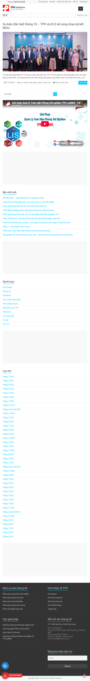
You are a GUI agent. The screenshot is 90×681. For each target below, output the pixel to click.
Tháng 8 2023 (8, 454)
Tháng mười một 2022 (12, 467)
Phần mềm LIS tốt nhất (11, 632)
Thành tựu (47, 82)
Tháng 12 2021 (9, 508)
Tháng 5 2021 (8, 536)
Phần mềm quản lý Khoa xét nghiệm (16, 594)
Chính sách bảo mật (64, 2)
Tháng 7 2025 (8, 426)
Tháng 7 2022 (8, 479)
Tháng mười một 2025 (12, 409)
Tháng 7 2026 (8, 376)
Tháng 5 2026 (8, 385)
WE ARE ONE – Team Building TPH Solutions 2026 (23, 198)
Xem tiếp (83, 83)
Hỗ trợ (75, 2)
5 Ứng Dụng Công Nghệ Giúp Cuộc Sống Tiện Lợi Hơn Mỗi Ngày (28, 202)
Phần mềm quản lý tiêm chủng (14, 605)
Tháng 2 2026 (8, 397)
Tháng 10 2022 (9, 471)
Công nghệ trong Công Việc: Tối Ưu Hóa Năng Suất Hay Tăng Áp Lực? (31, 214)
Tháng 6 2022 (8, 483)
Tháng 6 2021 (8, 532)
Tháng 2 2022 (8, 500)
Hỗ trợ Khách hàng (54, 605)
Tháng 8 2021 (8, 524)
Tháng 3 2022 (8, 495)
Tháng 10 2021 (9, 516)
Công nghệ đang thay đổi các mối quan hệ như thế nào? (25, 206)
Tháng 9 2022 (8, 475)
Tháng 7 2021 (8, 528)
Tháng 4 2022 (8, 491)
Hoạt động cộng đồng (12, 299)
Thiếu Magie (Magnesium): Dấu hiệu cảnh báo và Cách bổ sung (28, 210)
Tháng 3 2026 (8, 393)
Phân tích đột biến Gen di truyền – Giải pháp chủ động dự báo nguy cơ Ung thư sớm (36, 222)
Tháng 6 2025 (8, 430)
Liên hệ (52, 2)
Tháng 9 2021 (8, 520)
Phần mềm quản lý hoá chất (13, 598)
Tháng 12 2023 (9, 450)
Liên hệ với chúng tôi (55, 598)
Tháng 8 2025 (8, 422)
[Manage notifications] (84, 676)
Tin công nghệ (8, 316)
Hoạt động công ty (35, 82)
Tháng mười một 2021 (12, 512)
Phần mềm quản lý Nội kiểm (13, 601)
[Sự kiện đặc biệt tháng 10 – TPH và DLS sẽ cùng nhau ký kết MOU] (45, 33)
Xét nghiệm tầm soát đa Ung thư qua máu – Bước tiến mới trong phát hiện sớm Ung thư (38, 235)
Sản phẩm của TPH (10, 308)
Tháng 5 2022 (8, 487)
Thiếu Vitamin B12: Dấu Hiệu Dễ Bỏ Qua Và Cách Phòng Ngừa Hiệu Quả (31, 218)
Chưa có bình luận (61, 82)
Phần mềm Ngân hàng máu (13, 609)
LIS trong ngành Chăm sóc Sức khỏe (16, 629)
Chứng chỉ (7, 291)
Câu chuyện (23, 82)
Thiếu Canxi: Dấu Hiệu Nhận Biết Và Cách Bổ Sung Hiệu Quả (27, 231)
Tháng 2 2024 (8, 442)
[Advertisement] (45, 168)
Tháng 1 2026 (8, 401)
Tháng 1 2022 (8, 504)
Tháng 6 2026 (8, 381)
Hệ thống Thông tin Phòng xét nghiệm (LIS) (18, 625)
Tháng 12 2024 (9, 438)
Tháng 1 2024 (8, 446)
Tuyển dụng (52, 609)
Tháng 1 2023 (8, 463)
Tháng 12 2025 (9, 405)
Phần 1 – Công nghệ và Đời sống (16, 227)
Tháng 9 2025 (8, 417)
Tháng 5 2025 (8, 434)
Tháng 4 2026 (8, 389)
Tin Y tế (6, 324)
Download (83, 2)
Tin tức (5, 320)
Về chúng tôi (43, 2)
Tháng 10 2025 (9, 413)
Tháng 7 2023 (8, 458)
